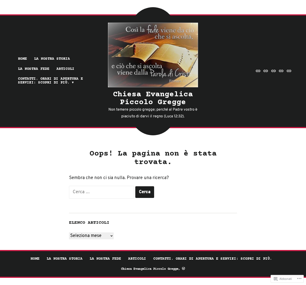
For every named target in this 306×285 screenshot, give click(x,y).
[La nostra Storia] (266, 71)
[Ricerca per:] (102, 192)
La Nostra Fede (33, 69)
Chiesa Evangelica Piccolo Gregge (153, 98)
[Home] (258, 71)
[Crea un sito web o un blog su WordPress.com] (183, 269)
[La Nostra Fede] (274, 71)
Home (22, 59)
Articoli (65, 69)
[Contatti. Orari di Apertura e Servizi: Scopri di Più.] (288, 71)
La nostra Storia (52, 59)
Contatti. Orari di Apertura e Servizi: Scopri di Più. (50, 81)
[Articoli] (281, 71)
